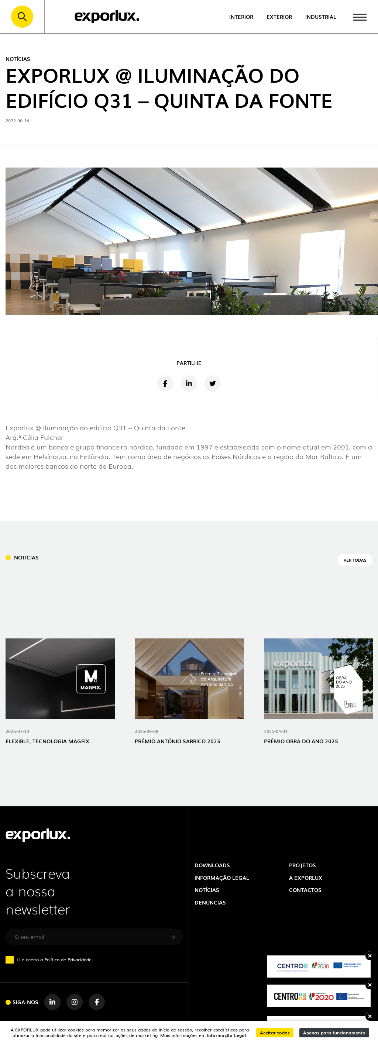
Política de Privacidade (68, 959)
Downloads (212, 865)
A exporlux (305, 877)
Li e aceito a (54, 959)
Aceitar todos (275, 1032)
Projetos (302, 865)
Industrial (320, 16)
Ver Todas (355, 560)
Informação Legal (226, 1034)
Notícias (207, 889)
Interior (241, 16)
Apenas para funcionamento (334, 1032)
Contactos (305, 889)
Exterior (279, 16)
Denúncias (210, 902)
